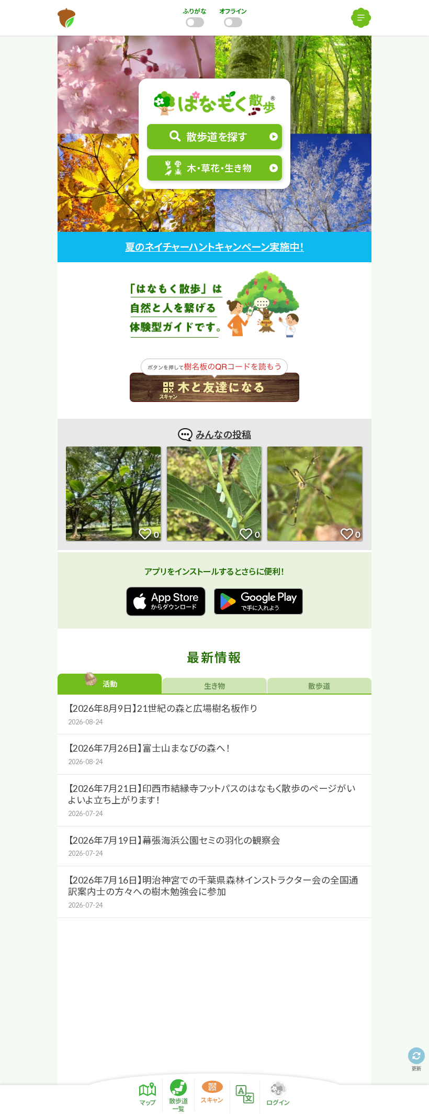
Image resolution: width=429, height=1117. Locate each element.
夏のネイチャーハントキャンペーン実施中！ (214, 247)
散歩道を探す (216, 136)
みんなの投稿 (223, 434)
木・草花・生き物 (219, 168)
